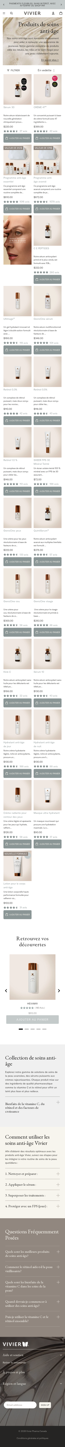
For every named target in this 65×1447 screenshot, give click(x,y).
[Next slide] (58, 990)
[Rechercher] (11, 13)
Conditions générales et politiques (32, 1438)
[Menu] (4, 13)
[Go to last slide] (6, 990)
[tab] (21, 1029)
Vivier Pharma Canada (36, 1431)
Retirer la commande (14, 1362)
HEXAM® (32, 1003)
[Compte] (53, 13)
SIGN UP (45, 1405)
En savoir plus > (50, 59)
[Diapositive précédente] (4, 4)
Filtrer (15, 70)
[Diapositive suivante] (61, 4)
